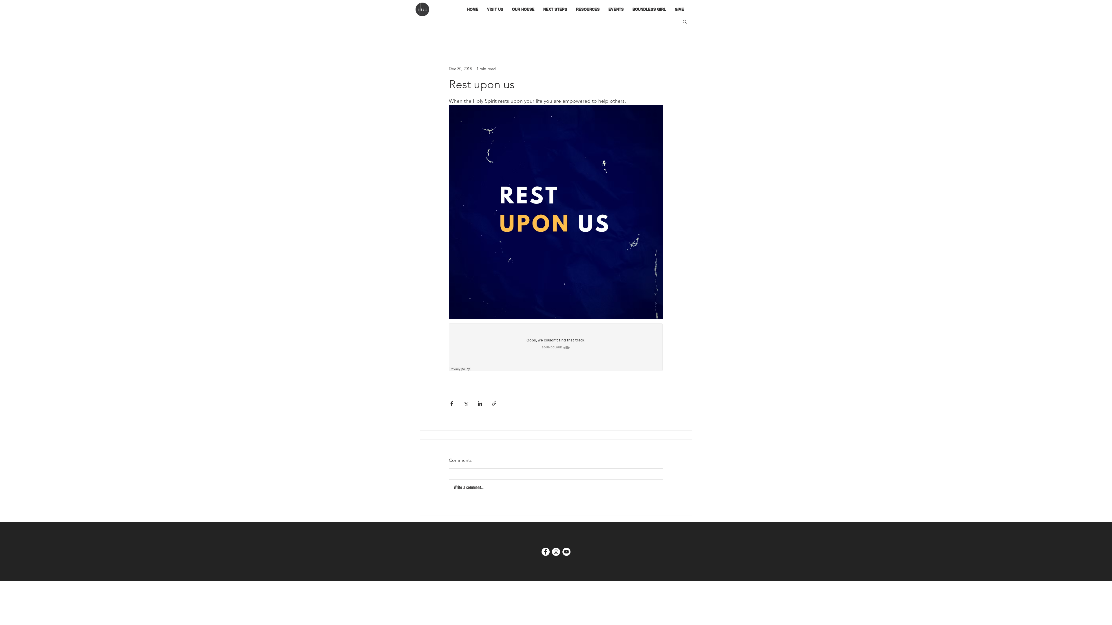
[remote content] (556, 347)
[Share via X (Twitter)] (466, 403)
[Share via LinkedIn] (480, 403)
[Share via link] (494, 403)
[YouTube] (566, 552)
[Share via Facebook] (451, 403)
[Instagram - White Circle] (556, 552)
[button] (523, 9)
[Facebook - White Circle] (546, 552)
